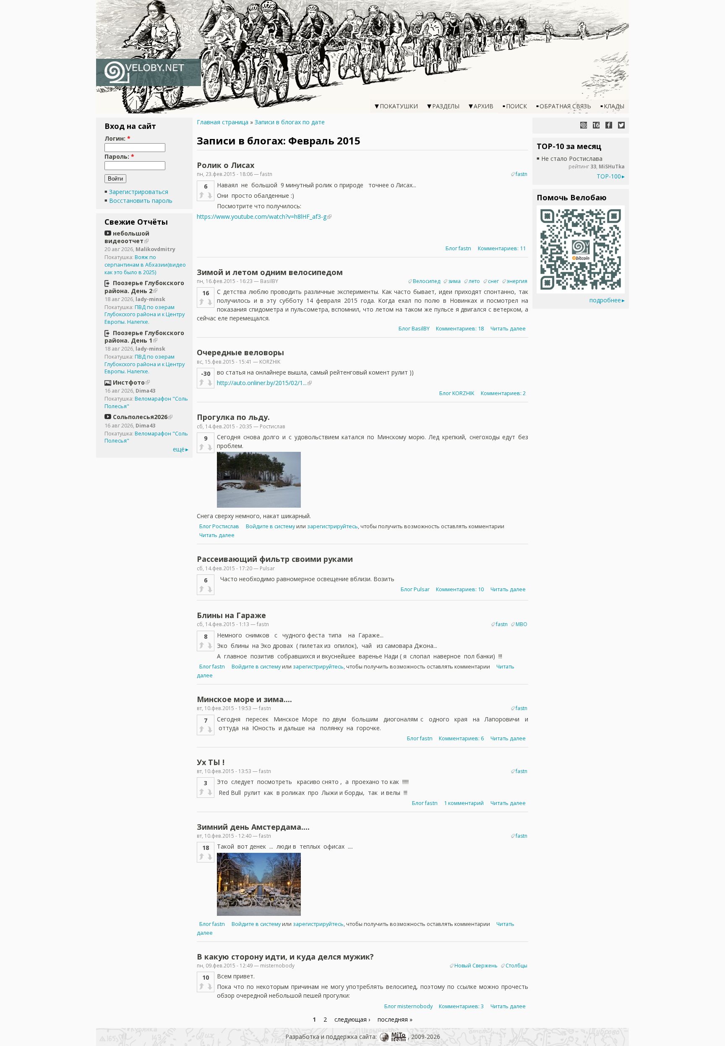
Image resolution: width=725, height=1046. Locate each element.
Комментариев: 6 (461, 738)
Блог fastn (458, 248)
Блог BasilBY (414, 328)
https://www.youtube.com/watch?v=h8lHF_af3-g (261, 216)
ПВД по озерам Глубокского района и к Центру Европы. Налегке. (144, 314)
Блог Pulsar (415, 589)
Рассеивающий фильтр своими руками (275, 559)
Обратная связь (565, 106)
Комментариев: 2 (503, 393)
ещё (179, 449)
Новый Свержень (476, 965)
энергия (517, 281)
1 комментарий (464, 803)
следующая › (352, 1019)
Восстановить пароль (140, 200)
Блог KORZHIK (456, 393)
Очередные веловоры (240, 352)
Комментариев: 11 (502, 248)
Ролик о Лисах (225, 165)
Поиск (516, 106)
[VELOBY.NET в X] (621, 125)
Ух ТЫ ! (210, 762)
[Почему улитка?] (583, 125)
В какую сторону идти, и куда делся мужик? (285, 957)
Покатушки (399, 106)
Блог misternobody (408, 1006)
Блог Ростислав (219, 526)
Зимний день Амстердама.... (253, 827)
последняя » (395, 1019)
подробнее (605, 300)
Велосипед (426, 281)
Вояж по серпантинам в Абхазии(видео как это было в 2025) (145, 264)
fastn (521, 174)
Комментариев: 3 (461, 1006)
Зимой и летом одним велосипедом (270, 272)
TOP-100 (609, 176)
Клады (614, 106)
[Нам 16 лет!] (596, 125)
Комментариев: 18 (460, 328)
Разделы (445, 106)
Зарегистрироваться (138, 192)
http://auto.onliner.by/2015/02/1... (262, 383)
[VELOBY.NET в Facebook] (608, 125)
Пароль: (119, 156)
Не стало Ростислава (571, 159)
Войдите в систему (270, 526)
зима (454, 281)
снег (493, 281)
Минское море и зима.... (244, 699)
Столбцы (516, 965)
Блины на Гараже (231, 615)
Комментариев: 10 (460, 589)
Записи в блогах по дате (290, 122)
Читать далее (508, 328)
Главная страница (222, 122)
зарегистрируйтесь (332, 526)
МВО (521, 624)
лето (474, 281)
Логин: (117, 138)
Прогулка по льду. (233, 417)
